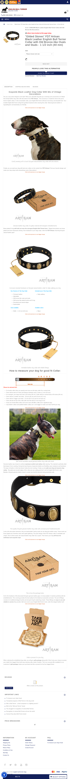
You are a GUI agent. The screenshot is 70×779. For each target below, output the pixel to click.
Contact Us (19, 15)
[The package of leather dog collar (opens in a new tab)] (35, 566)
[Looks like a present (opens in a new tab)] (35, 630)
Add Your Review (41, 76)
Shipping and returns (22, 86)
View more (9, 688)
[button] (67, 19)
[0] (65, 13)
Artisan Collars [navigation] (10, 24)
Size (26, 50)
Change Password (30, 745)
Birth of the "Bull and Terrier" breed (15, 706)
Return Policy (6, 747)
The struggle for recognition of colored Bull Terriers (20, 708)
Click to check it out (46, 73)
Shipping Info (6, 742)
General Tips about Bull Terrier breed (16, 714)
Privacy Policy (6, 745)
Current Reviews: (29, 76)
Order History (28, 742)
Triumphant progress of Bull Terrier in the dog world (20, 701)
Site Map (5, 752)
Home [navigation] (4, 24)
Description (8, 86)
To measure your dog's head (14, 698)
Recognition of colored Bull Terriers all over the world (20, 711)
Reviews (35, 86)
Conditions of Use (8, 750)
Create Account (29, 747)
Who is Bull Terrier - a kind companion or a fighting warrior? (22, 703)
